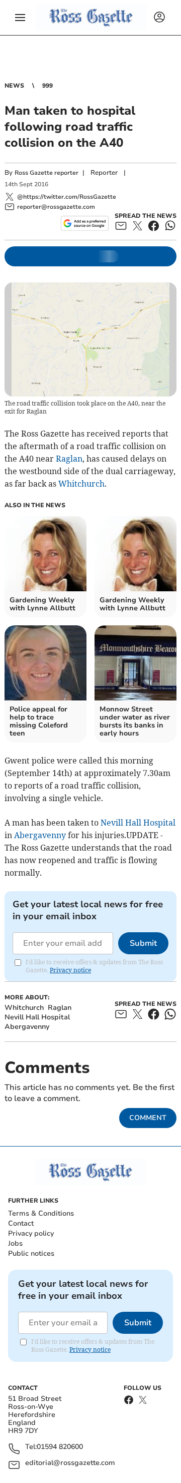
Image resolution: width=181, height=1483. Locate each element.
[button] (20, 18)
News (14, 86)
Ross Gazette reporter (46, 173)
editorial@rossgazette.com (70, 1463)
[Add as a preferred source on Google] (85, 223)
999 (47, 86)
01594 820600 (60, 1447)
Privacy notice (70, 970)
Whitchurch (81, 484)
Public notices (31, 1253)
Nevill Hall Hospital (138, 823)
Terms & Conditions (41, 1213)
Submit (143, 943)
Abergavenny (40, 835)
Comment (147, 1118)
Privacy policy (31, 1233)
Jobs (15, 1243)
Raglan (69, 459)
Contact (21, 1223)
